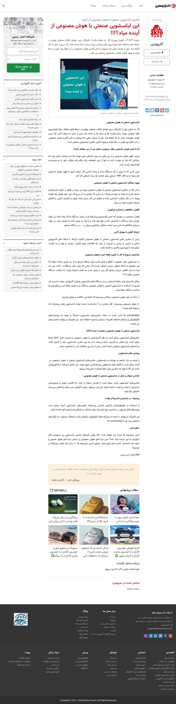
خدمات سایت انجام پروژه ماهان (26, 186)
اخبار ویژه (36, 160)
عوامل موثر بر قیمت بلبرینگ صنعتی (24, 287)
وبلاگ (93, 6)
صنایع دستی (112, 675)
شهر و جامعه (141, 664)
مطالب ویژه (83, 634)
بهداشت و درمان (139, 661)
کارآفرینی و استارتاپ (166, 661)
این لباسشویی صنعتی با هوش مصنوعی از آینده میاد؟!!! (22, 146)
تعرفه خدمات (108, 6)
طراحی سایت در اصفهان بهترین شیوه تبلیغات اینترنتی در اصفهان (24, 168)
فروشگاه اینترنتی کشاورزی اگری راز (25, 174)
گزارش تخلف (58, 480)
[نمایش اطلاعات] (156, 87)
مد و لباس (55, 664)
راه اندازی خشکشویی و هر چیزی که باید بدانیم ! (23, 138)
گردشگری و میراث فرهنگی (135, 671)
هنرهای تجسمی (110, 671)
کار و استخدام (169, 682)
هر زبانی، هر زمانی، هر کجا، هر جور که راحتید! (24, 201)
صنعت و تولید (133, 589)
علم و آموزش (141, 658)
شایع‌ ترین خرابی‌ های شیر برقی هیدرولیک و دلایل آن (26, 264)
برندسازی (84, 627)
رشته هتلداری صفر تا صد (28, 119)
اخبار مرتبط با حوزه (32, 243)
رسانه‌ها (114, 658)
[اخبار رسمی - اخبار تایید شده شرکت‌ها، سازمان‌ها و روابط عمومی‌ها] (165, 6)
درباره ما (112, 616)
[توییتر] (160, 636)
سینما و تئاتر (112, 664)
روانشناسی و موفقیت (51, 661)
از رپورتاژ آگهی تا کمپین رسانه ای (103, 634)
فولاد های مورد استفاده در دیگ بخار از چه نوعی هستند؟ (22, 126)
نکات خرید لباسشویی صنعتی (27, 94)
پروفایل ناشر (73, 480)
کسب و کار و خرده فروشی (164, 675)
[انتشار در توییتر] (152, 110)
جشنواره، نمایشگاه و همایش (19, 661)
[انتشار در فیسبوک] (157, 110)
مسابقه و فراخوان (23, 664)
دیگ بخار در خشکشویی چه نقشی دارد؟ (23, 90)
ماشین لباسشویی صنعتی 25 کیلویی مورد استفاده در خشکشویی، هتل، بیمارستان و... (22, 111)
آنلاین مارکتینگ (82, 620)
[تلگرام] (151, 636)
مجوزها (113, 620)
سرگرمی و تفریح (53, 668)
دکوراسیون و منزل (52, 671)
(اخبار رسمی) (118, 40)
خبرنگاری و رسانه (81, 623)
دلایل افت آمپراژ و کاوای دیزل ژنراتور (25, 270)
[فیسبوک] (165, 636)
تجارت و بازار (169, 658)
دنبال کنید (155, 61)
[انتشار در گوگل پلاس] (162, 110)
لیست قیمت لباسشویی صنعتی (26, 99)
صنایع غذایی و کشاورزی (165, 678)
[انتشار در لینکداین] (167, 110)
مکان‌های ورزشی (82, 661)
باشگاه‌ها (84, 668)
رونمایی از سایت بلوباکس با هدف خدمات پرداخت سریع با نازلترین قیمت (23, 209)
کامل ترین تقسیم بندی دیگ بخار (25, 103)
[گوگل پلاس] (170, 636)
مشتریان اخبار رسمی (108, 623)
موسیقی (113, 668)
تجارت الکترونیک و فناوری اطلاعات (161, 668)
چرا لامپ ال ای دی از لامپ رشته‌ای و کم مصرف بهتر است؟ (23, 221)
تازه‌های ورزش (83, 658)
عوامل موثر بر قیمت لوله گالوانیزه (26, 282)
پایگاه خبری (127, 6)
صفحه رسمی (155, 52)
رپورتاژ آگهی (83, 637)
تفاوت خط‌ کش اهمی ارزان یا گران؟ (25, 257)
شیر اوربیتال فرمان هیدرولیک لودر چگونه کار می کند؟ (23, 251)
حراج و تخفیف (24, 658)
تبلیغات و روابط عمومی (137, 678)
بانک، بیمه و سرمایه (166, 685)
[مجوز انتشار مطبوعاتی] (21, 620)
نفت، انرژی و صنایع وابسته (163, 664)
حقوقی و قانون (140, 668)
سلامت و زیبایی (53, 658)
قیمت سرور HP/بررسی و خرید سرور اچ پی (24, 193)
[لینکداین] (155, 636)
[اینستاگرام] (146, 636)
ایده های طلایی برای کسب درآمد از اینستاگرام (25, 180)
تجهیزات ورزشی (82, 664)
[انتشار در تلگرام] (147, 110)
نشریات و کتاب (111, 661)
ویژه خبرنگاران (82, 630)
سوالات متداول (110, 627)
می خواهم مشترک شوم (23, 68)
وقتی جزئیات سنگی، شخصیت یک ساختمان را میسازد (26, 276)
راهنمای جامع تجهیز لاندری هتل (26, 132)
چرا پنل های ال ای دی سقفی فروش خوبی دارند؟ (25, 230)
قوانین (113, 630)
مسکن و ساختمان (167, 689)
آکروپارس (157, 44)
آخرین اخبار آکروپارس (31, 83)
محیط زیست (141, 675)
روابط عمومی (83, 616)
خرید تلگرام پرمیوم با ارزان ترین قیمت (24, 215)
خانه (141, 6)
